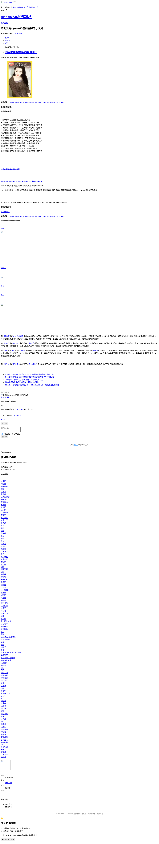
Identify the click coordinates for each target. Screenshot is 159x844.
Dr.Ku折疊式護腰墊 (8, 637)
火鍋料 (3, 546)
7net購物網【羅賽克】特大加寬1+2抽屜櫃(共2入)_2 (24, 380)
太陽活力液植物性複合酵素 (11, 652)
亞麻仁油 (4, 606)
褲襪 (2, 711)
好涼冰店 (4, 499)
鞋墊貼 (3, 515)
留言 (22, 409)
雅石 (2, 632)
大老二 (3, 719)
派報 (2, 683)
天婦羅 (3, 544)
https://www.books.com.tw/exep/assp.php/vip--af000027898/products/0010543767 (37, 102)
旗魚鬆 (95, 350)
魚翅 (2, 554)
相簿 (7, 38)
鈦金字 (3, 703)
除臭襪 (7, 336)
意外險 (3, 619)
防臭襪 (3, 494)
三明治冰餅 (5, 497)
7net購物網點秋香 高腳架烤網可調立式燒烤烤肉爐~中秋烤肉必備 (30, 377)
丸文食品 (22, 350)
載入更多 (4, 423)
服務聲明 (100, 814)
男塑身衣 (30, 343)
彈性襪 (3, 709)
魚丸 (2, 541)
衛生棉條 (4, 737)
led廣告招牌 (5, 694)
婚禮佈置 (4, 675)
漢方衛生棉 (33, 364)
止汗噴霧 (4, 512)
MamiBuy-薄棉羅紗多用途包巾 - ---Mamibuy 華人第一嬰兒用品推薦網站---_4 (33, 385)
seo (2, 744)
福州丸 (3, 549)
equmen (15, 343)
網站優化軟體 (6, 660)
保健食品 (4, 603)
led (2, 698)
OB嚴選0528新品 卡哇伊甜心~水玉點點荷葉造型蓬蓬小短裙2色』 (30, 374)
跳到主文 (4, 23)
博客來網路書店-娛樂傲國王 (21, 52)
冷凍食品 (4, 552)
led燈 (3, 696)
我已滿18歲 (5, 840)
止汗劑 (3, 510)
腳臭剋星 (20, 336)
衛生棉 (7, 364)
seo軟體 (4, 663)
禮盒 (2, 531)
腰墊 (2, 645)
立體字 (3, 686)
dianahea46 (5, 397)
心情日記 (17, 415)
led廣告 (3, 701)
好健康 (3, 600)
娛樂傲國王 (5, 212)
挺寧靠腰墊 (5, 639)
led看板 (3, 706)
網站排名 (4, 666)
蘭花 (2, 634)
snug (2, 228)
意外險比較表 (6, 621)
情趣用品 (4, 729)
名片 (7, 43)
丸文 (2, 295)
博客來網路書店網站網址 (10, 169)
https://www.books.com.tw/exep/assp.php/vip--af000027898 (22, 181)
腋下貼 (3, 507)
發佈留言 (4, 437)
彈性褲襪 (4, 714)
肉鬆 (2, 528)
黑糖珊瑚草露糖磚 (8, 658)
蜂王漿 (3, 608)
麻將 (2, 716)
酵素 (2, 616)
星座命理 (18, 34)
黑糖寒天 (4, 655)
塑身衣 (3, 268)
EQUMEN (4, 754)
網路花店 (4, 673)
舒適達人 (16, 364)
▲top (3, 419)
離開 (12, 840)
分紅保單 (4, 624)
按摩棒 (3, 732)
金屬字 (3, 691)
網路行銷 (4, 742)
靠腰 (2, 642)
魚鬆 (2, 286)
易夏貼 (3, 505)
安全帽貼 (4, 502)
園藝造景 (4, 626)
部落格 (7, 40)
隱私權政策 (91, 814)
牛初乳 (3, 611)
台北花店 (4, 680)
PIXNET (63, 814)
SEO (2, 668)
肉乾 (2, 539)
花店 (2, 670)
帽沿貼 (3, 484)
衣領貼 (3, 481)
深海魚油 (4, 613)
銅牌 (2, 688)
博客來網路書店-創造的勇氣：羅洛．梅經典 (22, 382)
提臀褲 (3, 757)
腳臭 (2, 489)
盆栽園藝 (4, 629)
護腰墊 (3, 647)
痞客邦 (17, 409)
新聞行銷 (4, 747)
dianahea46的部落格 (16, 17)
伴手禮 (3, 533)
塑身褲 (3, 752)
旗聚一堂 (4, 520)
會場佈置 (4, 678)
